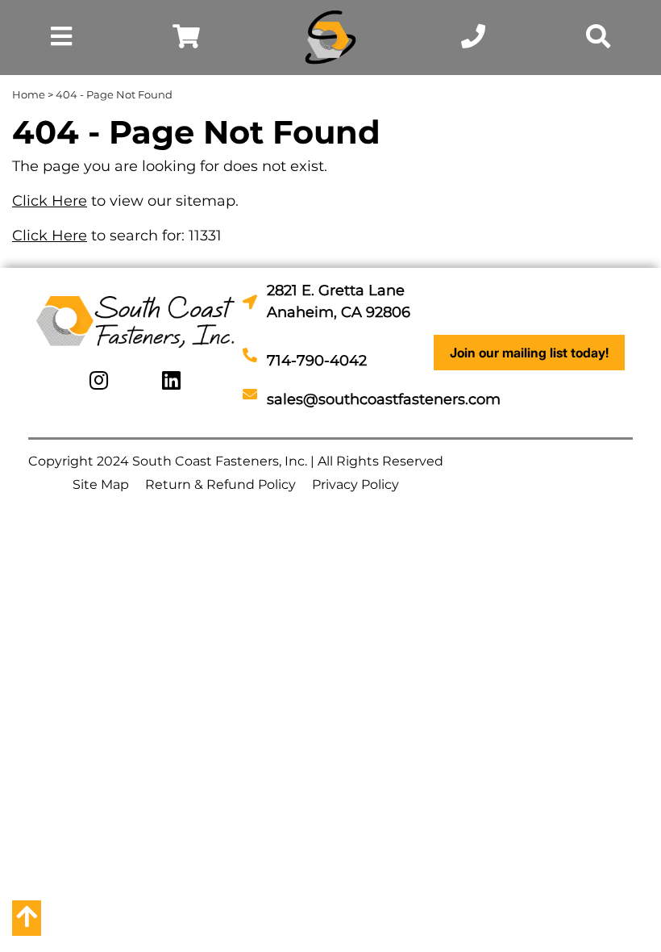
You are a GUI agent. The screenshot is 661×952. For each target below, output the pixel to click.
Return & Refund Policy (220, 484)
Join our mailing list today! (529, 352)
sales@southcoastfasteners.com (384, 399)
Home (28, 94)
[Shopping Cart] (186, 40)
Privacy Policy (355, 484)
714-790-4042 (317, 361)
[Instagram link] (98, 381)
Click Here (49, 201)
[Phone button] (473, 40)
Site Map (101, 484)
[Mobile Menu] (61, 40)
